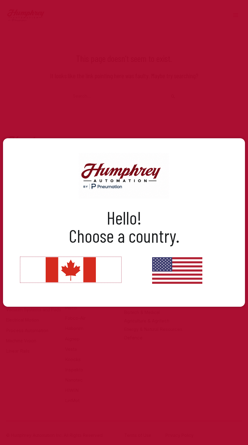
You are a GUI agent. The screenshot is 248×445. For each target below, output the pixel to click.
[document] (124, 222)
